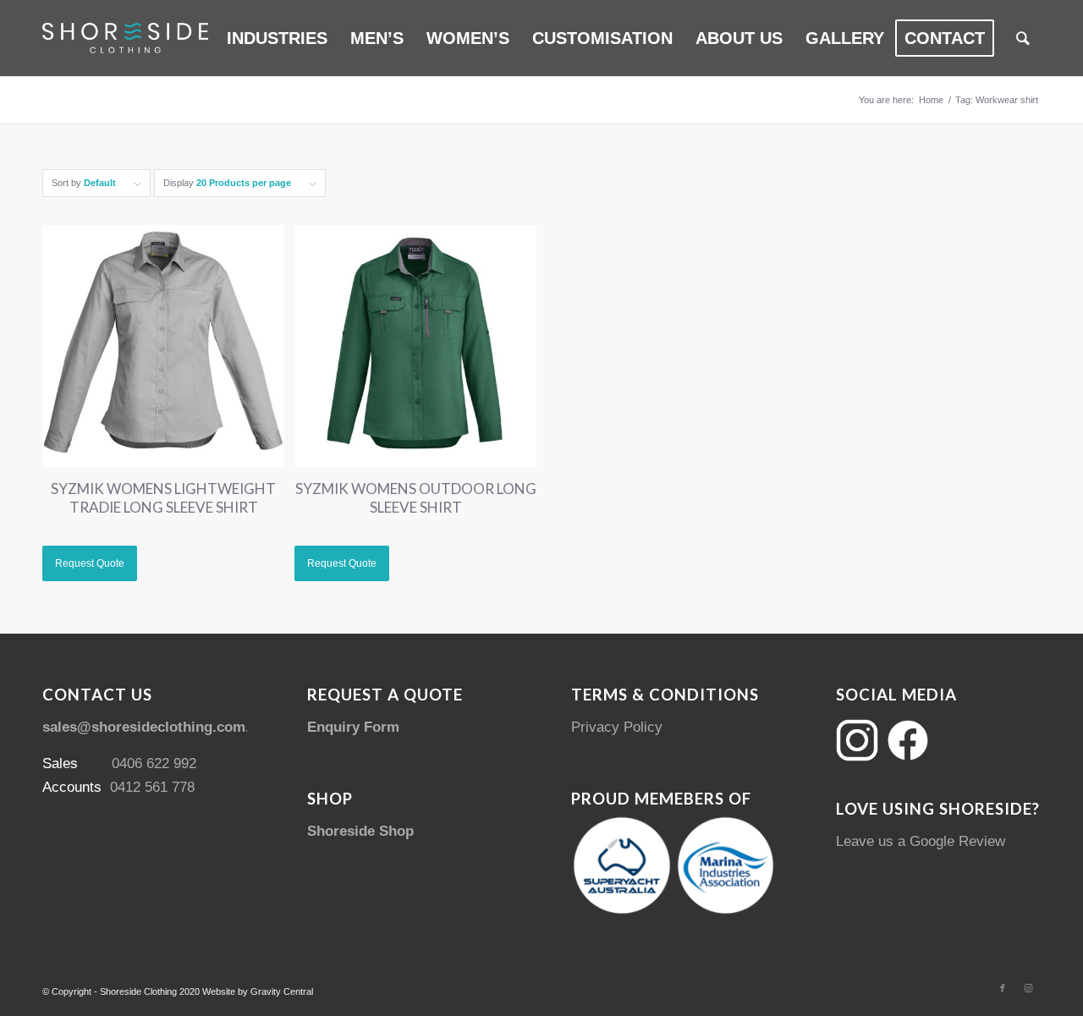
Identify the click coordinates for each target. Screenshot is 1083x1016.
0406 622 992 (154, 763)
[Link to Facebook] (1002, 988)
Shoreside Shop (360, 831)
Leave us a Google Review (920, 841)
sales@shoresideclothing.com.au (154, 727)
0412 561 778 (152, 787)
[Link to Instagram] (1028, 988)
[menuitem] (277, 38)
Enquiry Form (353, 727)
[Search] (1023, 38)
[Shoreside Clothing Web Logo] (125, 38)
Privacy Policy (616, 727)
